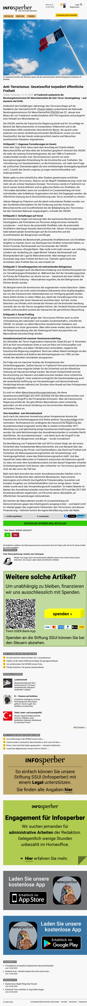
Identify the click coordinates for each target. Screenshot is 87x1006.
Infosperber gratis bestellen (66, 15)
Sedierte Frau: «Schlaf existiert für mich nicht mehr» (27, 971)
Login (77, 5)
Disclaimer (73, 1002)
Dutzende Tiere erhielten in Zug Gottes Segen (24, 989)
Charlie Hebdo (45, 109)
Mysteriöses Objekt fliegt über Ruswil (21, 984)
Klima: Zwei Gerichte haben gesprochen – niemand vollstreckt (33, 745)
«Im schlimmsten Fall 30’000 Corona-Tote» (24, 664)
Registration (74, 7)
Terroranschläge (69, 419)
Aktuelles (8, 16)
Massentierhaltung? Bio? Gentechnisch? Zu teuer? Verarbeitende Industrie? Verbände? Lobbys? (25, 686)
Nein (15, 535)
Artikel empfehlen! (14, 516)
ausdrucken (44, 516)
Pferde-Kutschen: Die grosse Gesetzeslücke (25, 667)
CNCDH (55, 112)
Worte (56, 129)
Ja (7, 535)
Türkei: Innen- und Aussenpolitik (28, 712)
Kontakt (64, 1002)
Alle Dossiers (79, 727)
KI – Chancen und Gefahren (26, 696)
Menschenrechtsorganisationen (39, 392)
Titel (17, 147)
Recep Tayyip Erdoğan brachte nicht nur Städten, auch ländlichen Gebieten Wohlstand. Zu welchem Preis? (27, 719)
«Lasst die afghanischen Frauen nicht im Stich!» (26, 748)
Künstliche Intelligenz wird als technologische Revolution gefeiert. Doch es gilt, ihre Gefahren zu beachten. (27, 702)
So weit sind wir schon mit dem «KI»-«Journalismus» (28, 657)
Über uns (20, 16)
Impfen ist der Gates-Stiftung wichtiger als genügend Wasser (32, 661)
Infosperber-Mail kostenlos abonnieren (44, 1002)
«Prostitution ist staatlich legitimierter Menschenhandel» (29, 965)
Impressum (83, 1002)
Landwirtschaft (20, 679)
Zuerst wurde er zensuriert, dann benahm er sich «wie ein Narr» (33, 742)
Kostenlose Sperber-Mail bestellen (45, 523)
